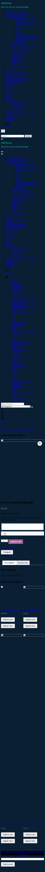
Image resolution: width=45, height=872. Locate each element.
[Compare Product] (2, 416)
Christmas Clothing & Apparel (23, 18)
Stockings (15, 60)
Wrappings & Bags (18, 67)
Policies (9, 100)
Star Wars (20, 34)
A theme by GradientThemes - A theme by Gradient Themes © (22, 853)
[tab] (9, 563)
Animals (19, 20)
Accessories (15, 288)
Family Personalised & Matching (29, 25)
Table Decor (16, 62)
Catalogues (10, 118)
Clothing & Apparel (14, 71)
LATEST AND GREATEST (17, 14)
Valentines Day (12, 87)
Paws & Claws (17, 364)
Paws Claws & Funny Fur (16, 80)
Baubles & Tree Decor (20, 45)
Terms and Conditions (19, 102)
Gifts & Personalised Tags (21, 49)
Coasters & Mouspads (19, 313)
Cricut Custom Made (19, 322)
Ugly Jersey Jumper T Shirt (27, 38)
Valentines (15, 395)
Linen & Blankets (18, 357)
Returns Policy (17, 107)
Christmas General (23, 22)
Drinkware (15, 331)
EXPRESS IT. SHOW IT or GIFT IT (21, 111)
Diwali (8, 89)
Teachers (9, 69)
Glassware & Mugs (18, 51)
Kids (13, 279)
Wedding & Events (13, 82)
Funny (18, 27)
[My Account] (2, 409)
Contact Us (10, 91)
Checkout (10, 98)
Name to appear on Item (10, 513)
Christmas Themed (18, 308)
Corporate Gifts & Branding (17, 74)
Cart (7, 96)
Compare (7, 552)
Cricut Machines (17, 324)
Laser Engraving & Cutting (17, 78)
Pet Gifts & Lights (18, 366)
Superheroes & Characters (26, 36)
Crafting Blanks (12, 116)
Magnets (14, 359)
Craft (13, 315)
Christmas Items (17, 304)
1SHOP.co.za (6, 3)
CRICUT (10, 114)
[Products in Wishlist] (2, 413)
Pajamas (19, 31)
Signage (14, 282)
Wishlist (9, 120)
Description (9, 563)
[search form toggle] (3, 131)
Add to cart (15, 542)
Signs (13, 58)
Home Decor (16, 54)
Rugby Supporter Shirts (15, 11)
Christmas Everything (14, 16)
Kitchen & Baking (18, 56)
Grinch (19, 29)
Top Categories (15, 277)
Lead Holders (16, 355)
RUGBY (14, 371)
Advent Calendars (18, 42)
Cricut (13, 317)
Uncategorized (16, 286)
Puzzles (14, 368)
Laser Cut (15, 353)
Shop (8, 94)
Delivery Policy (17, 109)
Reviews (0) (23, 563)
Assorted (19, 40)
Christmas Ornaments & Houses (23, 47)
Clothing (14, 311)
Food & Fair (11, 85)
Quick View (8, 626)
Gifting (9, 76)
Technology (15, 284)
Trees (13, 65)
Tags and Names (17, 386)
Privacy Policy (16, 105)
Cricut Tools (16, 326)
